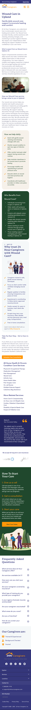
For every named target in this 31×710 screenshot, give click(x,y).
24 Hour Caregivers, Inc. (22, 706)
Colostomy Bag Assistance (12, 390)
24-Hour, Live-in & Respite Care (14, 401)
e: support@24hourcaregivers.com (12, 689)
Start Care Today (12, 524)
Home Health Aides (10, 380)
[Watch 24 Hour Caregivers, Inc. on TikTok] (20, 664)
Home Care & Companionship (13, 398)
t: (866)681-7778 (7, 686)
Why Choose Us (15, 329)
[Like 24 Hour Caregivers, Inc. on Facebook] (6, 664)
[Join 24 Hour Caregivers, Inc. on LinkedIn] (11, 664)
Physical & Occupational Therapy (14, 369)
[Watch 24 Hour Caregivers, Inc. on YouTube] (24, 664)
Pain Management (10, 373)
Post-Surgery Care (10, 383)
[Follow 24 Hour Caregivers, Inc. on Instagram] (15, 664)
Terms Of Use (25, 701)
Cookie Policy (5, 701)
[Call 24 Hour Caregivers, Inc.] (25, 7)
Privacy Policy (15, 701)
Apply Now (26, 2)
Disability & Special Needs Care (14, 407)
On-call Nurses (8, 385)
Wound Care (8, 376)
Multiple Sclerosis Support (12, 387)
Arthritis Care (8, 378)
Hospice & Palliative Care (12, 410)
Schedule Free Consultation (12, 357)
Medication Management (12, 371)
